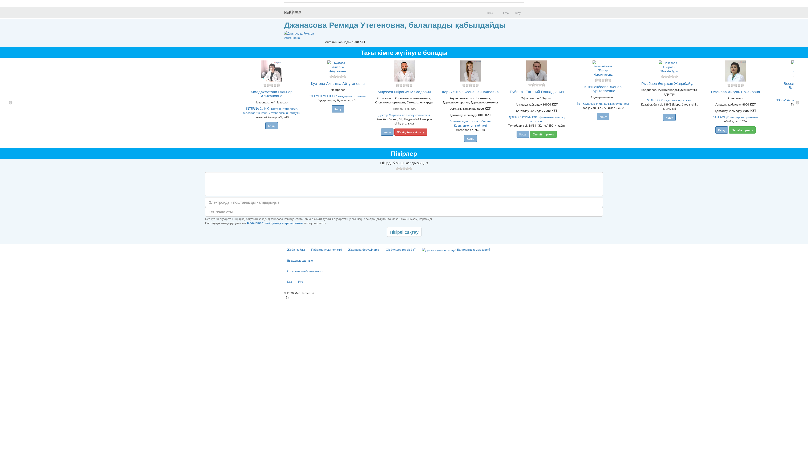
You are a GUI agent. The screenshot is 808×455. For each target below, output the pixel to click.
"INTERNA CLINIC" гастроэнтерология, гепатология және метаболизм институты (271, 110)
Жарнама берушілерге (364, 249)
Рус (300, 281)
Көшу (271, 126)
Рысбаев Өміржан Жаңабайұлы (669, 83)
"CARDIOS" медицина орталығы (669, 100)
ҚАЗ (489, 13)
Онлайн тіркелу (543, 134)
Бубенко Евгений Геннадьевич (537, 91)
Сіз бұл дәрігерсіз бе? (401, 249)
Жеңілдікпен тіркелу (411, 132)
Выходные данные (300, 260)
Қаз (289, 281)
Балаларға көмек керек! (473, 249)
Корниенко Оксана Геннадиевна (470, 91)
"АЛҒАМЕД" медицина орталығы (735, 117)
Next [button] (797, 103)
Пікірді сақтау (404, 232)
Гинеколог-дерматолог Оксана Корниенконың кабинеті (470, 123)
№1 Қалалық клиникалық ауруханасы (603, 103)
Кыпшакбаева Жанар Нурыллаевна (603, 89)
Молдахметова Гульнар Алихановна (271, 94)
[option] (404, 103)
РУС (505, 13)
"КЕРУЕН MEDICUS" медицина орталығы (338, 96)
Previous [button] (10, 103)
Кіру (518, 13)
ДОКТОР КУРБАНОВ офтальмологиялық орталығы (537, 119)
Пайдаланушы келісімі (326, 249)
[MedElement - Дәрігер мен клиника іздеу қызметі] (292, 12)
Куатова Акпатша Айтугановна (338, 83)
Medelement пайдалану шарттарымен (275, 223)
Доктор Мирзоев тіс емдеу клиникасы (404, 115)
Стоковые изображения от (305, 271)
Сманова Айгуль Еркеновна (735, 91)
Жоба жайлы (296, 249)
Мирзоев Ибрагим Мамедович (404, 91)
